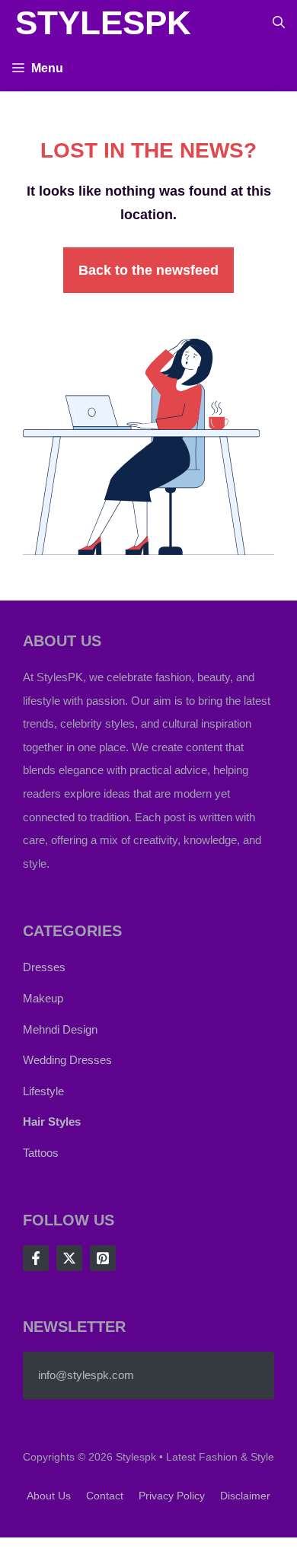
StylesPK (103, 22)
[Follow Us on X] (69, 1258)
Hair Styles (52, 1121)
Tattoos (41, 1152)
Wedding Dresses (67, 1059)
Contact (104, 1495)
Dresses (44, 967)
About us (49, 1495)
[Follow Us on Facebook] (36, 1258)
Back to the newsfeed (148, 270)
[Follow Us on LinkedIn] (103, 1258)
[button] (278, 23)
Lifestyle (43, 1091)
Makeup (43, 998)
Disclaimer (245, 1495)
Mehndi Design (60, 1029)
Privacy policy (172, 1495)
